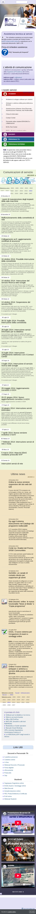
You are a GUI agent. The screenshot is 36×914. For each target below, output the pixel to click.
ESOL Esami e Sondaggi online (15, 786)
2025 (17, 188)
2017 (16, 191)
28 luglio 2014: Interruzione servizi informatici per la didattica (16, 331)
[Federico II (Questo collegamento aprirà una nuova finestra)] (22, 903)
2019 (13, 699)
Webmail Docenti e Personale (14, 765)
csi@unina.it (18, 77)
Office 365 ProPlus (12, 719)
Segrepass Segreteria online (14, 783)
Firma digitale (9, 767)
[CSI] (8, 903)
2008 (25, 193)
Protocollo (7, 773)
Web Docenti (8, 788)
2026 (12, 188)
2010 (16, 193)
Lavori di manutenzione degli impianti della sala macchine (17, 200)
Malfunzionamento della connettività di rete (17, 219)
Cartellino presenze (11, 757)
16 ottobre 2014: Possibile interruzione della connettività (17, 260)
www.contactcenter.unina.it (10, 41)
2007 (30, 193)
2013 (13, 702)
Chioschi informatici (12, 114)
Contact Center (10, 118)
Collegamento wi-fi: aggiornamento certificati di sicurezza (16, 240)
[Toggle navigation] (3, 2)
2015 (26, 191)
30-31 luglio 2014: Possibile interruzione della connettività (13, 322)
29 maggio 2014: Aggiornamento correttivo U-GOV (15, 389)
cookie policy (12, 912)
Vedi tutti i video (17, 891)
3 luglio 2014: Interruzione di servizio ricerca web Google (17, 365)
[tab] (18, 94)
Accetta (32, 912)
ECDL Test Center (11, 127)
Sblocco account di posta (14, 717)
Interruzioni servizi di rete (12, 464)
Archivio (30, 175)
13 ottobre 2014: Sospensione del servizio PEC (15, 303)
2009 (21, 193)
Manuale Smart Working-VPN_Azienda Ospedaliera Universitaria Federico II (13, 730)
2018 (11, 191)
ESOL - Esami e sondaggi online (16, 130)
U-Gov (6, 762)
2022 (31, 188)
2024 (21, 188)
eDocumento (8, 770)
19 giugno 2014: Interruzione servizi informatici (16, 409)
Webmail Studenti (10, 799)
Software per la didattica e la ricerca (18, 715)
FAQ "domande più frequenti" (19, 52)
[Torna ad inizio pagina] (18, 894)
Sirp (5, 775)
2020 (7, 191)
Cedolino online (9, 759)
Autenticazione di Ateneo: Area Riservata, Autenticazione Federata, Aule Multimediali (19, 109)
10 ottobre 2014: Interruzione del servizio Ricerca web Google (15, 282)
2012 (18, 702)
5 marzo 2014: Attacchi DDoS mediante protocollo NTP (14, 454)
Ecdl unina (8, 796)
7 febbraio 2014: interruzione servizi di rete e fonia (17, 443)
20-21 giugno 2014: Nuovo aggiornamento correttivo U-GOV (15, 398)
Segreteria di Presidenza (14, 72)
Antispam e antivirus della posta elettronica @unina (19, 104)
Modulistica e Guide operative (16, 726)
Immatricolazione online (12, 791)
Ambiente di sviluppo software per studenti (19, 99)
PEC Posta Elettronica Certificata (15, 793)
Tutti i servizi (28, 92)
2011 (11, 193)
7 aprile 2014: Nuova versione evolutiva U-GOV (14, 434)
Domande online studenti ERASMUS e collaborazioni (18, 122)
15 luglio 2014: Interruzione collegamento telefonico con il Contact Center (17, 355)
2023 (26, 188)
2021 (2, 191)
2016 (21, 191)
